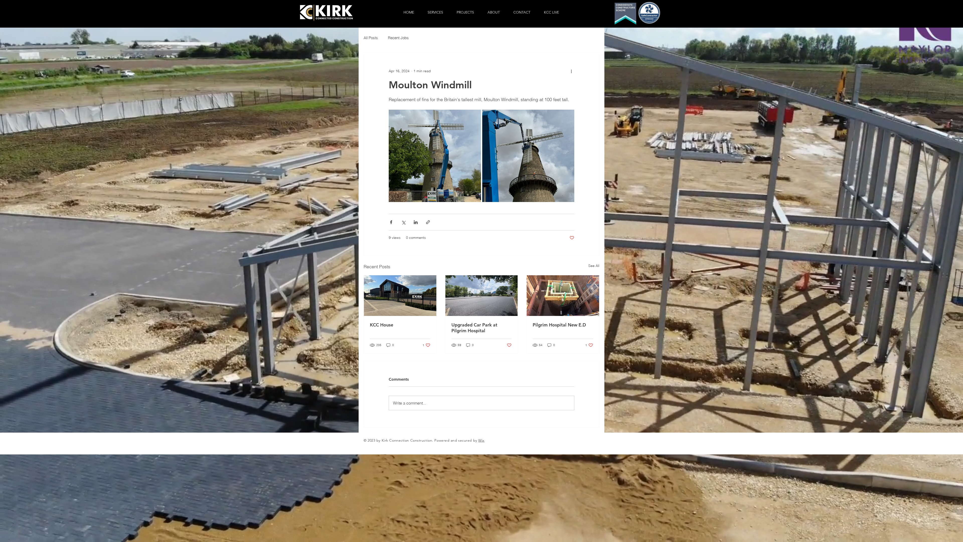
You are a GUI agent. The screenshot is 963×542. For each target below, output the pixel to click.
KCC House (381, 325)
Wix (481, 440)
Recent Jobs (398, 37)
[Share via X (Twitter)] (403, 222)
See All (593, 265)
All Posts (371, 37)
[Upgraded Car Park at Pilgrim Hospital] (481, 295)
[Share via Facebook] (391, 222)
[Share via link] (428, 222)
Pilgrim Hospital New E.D (559, 325)
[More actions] (571, 71)
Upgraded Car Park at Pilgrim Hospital (474, 327)
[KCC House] (400, 295)
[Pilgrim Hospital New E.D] (563, 295)
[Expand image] (435, 156)
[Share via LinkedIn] (415, 222)
